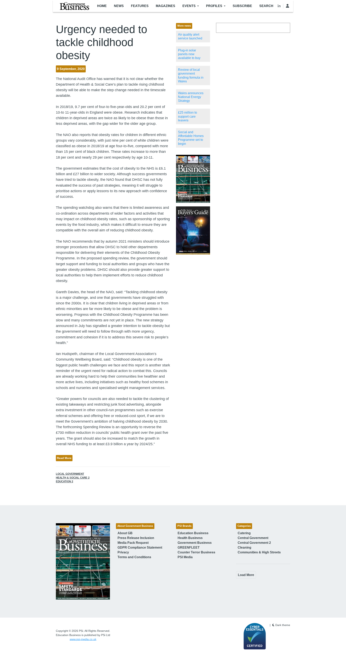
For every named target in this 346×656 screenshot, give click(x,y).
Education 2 (64, 481)
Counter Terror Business (196, 552)
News (119, 6)
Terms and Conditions (134, 557)
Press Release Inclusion (136, 538)
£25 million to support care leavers (187, 116)
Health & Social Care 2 (73, 477)
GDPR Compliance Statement (140, 547)
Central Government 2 (254, 542)
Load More (246, 575)
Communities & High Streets (259, 552)
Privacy (123, 552)
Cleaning (244, 547)
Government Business (195, 542)
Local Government (70, 474)
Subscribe (242, 6)
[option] (193, 179)
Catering (244, 533)
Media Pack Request (133, 542)
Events (189, 6)
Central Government (253, 538)
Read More (64, 458)
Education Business (193, 533)
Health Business (190, 538)
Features (140, 6)
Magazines (165, 6)
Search (266, 6)
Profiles (214, 6)
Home (102, 6)
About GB (125, 533)
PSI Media (185, 557)
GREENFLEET (189, 547)
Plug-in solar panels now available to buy (189, 54)
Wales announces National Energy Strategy (190, 96)
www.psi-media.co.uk (83, 639)
